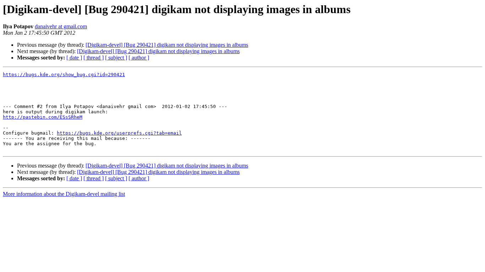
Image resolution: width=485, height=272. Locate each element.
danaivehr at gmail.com (61, 26)
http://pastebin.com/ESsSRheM (42, 117)
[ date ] (74, 58)
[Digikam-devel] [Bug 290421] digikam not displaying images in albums (167, 45)
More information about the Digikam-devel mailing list (64, 194)
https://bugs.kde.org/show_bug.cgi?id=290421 (64, 74)
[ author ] (139, 58)
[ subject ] (116, 58)
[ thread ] (93, 58)
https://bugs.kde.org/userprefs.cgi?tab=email (119, 133)
